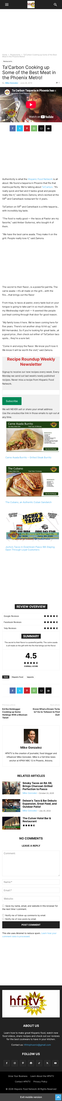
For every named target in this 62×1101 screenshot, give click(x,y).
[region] (31, 33)
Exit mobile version (31, 1097)
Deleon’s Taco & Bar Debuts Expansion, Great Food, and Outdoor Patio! (40, 803)
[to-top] (58, 1096)
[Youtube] (55, 1063)
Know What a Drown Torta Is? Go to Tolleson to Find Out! (46, 712)
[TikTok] (39, 1063)
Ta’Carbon (47, 187)
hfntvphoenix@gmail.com (37, 1044)
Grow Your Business (17, 1076)
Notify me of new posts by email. (20, 919)
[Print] (48, 128)
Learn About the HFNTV (42, 1076)
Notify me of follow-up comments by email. (25, 915)
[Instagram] (15, 1063)
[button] (6, 4)
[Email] (41, 128)
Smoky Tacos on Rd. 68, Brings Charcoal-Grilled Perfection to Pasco (38, 786)
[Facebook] (13, 128)
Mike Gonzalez (11, 83)
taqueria (30, 677)
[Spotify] (31, 1063)
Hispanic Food (17, 677)
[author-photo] (31, 743)
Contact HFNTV (22, 1081)
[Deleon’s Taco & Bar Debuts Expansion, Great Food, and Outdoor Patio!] (11, 806)
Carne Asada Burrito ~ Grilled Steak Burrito (28, 457)
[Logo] (31, 1016)
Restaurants (15, 55)
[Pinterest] (27, 128)
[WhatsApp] (34, 128)
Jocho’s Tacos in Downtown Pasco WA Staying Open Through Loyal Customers (30, 548)
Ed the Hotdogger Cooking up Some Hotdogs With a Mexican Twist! (14, 713)
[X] (20, 128)
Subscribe (12, 401)
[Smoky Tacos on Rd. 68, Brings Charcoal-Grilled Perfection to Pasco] (11, 788)
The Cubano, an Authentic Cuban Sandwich (28, 502)
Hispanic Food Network (40, 179)
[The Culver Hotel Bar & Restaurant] (11, 823)
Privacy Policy (40, 1081)
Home (4, 55)
